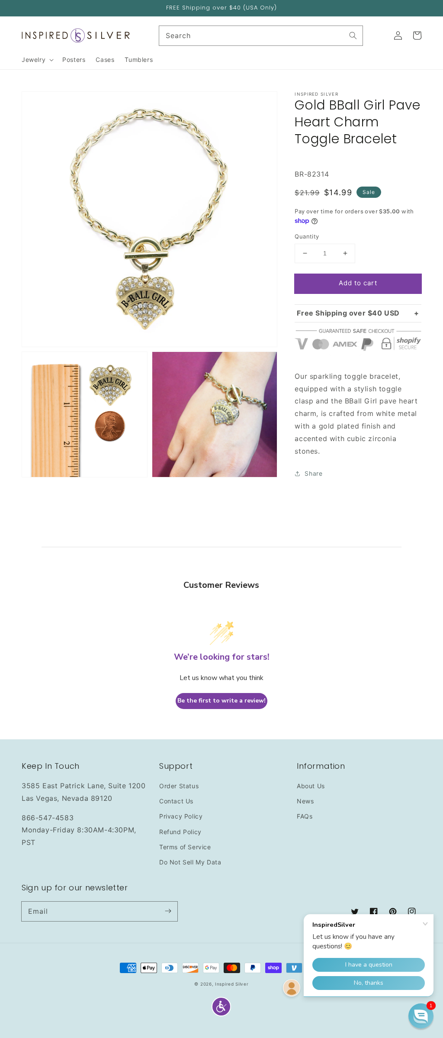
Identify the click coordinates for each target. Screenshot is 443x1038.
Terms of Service (185, 847)
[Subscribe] (167, 911)
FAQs (304, 816)
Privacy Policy (180, 816)
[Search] (353, 35)
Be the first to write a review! (221, 700)
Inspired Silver (232, 983)
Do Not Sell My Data (190, 862)
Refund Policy (180, 831)
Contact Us (176, 801)
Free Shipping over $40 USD (348, 313)
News (305, 801)
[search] (261, 35)
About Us (311, 786)
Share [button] (313, 473)
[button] (221, 1006)
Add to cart (358, 283)
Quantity (307, 236)
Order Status (179, 786)
